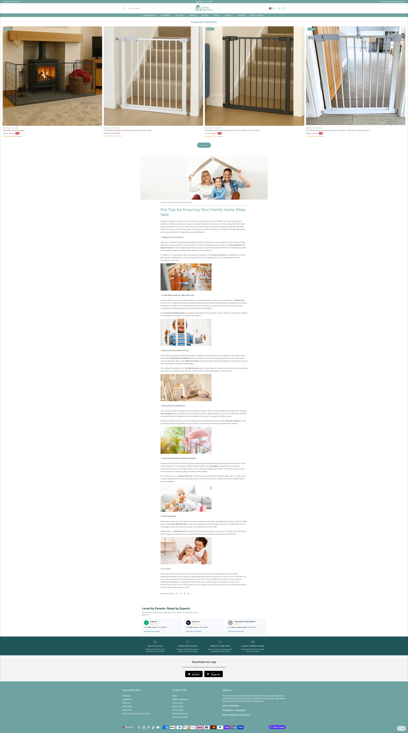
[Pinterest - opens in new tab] (148, 727)
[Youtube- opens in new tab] (157, 727)
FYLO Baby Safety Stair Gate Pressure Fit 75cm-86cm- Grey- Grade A (232, 130)
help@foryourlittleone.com (239, 715)
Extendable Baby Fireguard (14, 130)
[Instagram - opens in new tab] (143, 727)
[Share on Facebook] (177, 594)
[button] (136, 8)
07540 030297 (240, 710)
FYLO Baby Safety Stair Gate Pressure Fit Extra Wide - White (128, 130)
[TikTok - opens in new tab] (153, 727)
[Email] (188, 594)
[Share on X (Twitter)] (181, 594)
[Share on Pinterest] (185, 594)
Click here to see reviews (152, 631)
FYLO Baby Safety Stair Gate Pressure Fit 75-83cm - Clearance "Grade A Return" (338, 130)
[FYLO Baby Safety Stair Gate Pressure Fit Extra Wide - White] (153, 76)
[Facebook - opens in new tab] (139, 727)
